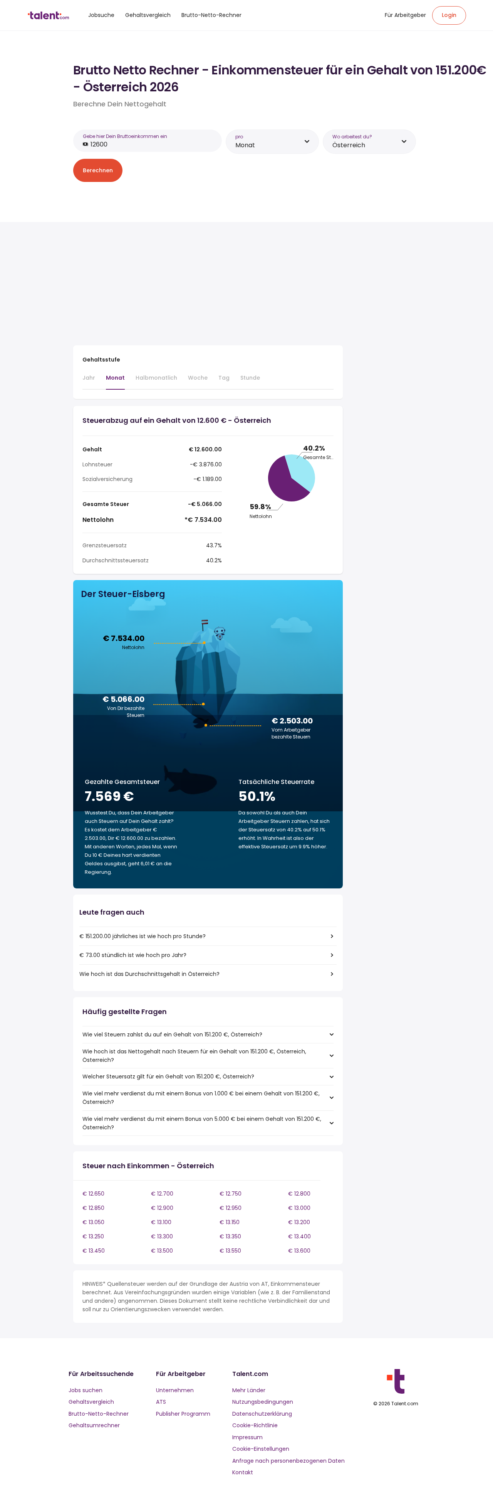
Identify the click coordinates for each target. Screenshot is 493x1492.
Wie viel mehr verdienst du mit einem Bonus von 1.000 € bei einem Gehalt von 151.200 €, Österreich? (201, 1098)
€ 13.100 (161, 1222)
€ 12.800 (299, 1194)
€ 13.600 (299, 1251)
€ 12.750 (230, 1194)
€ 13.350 (230, 1236)
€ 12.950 (230, 1208)
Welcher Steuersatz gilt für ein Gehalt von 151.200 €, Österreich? (168, 1076)
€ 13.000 (299, 1208)
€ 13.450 (93, 1251)
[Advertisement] (208, 285)
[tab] (88, 381)
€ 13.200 (299, 1222)
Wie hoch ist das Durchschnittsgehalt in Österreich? (149, 974)
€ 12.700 (162, 1194)
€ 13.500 (162, 1251)
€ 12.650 (93, 1194)
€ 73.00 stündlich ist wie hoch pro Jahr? (132, 955)
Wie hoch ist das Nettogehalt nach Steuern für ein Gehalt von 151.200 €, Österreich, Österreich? (194, 1056)
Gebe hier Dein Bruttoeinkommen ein (125, 136)
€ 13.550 (230, 1251)
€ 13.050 (93, 1222)
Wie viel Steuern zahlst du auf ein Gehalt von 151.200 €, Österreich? (172, 1034)
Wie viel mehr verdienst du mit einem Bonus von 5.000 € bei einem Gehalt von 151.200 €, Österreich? (201, 1123)
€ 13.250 (93, 1236)
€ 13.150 (230, 1222)
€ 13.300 (162, 1236)
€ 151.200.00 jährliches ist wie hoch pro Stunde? (142, 936)
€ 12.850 (93, 1208)
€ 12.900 (162, 1208)
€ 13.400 (299, 1236)
